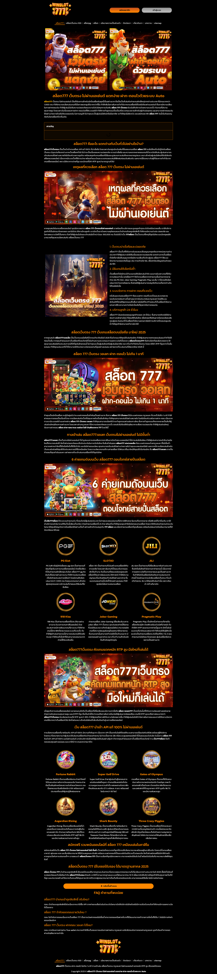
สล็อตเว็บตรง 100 (73, 23)
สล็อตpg (87, 23)
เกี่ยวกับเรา (138, 23)
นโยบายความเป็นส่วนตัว (111, 23)
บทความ (148, 23)
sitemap (157, 23)
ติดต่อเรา (127, 23)
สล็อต (95, 23)
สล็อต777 (60, 23)
